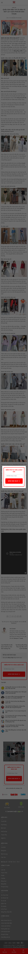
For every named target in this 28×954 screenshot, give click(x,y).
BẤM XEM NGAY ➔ (14, 481)
